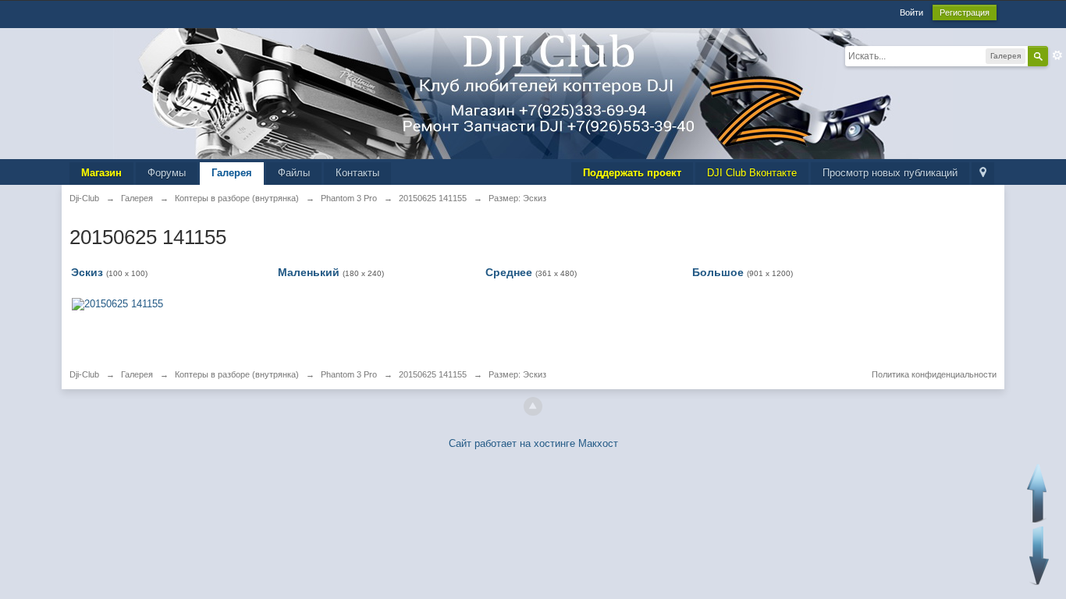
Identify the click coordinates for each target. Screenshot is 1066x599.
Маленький (308, 272)
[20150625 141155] (117, 303)
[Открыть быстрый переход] (983, 173)
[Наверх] (533, 406)
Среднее (508, 272)
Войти (911, 12)
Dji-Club (84, 374)
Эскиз (87, 272)
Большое (718, 272)
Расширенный (1057, 55)
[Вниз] (1039, 555)
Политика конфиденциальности (934, 374)
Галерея (231, 173)
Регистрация (965, 12)
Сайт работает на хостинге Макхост (533, 443)
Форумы (166, 173)
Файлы (294, 173)
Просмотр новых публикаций (890, 173)
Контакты (357, 173)
